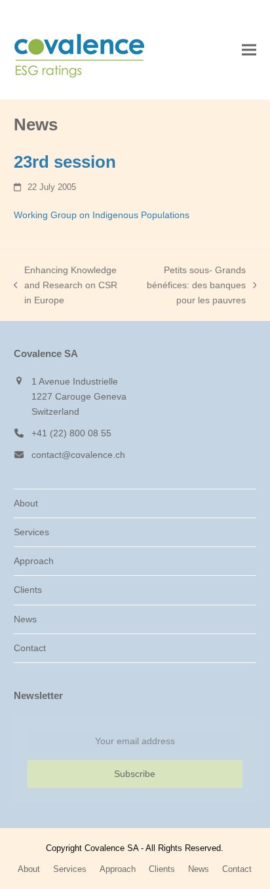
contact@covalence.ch (78, 454)
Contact (30, 648)
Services (31, 532)
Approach (34, 561)
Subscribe (134, 773)
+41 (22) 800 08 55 (71, 433)
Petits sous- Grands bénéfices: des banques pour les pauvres (190, 286)
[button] (249, 50)
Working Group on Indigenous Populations (101, 215)
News (25, 619)
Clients (28, 589)
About (26, 503)
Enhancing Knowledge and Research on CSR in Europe (66, 286)
